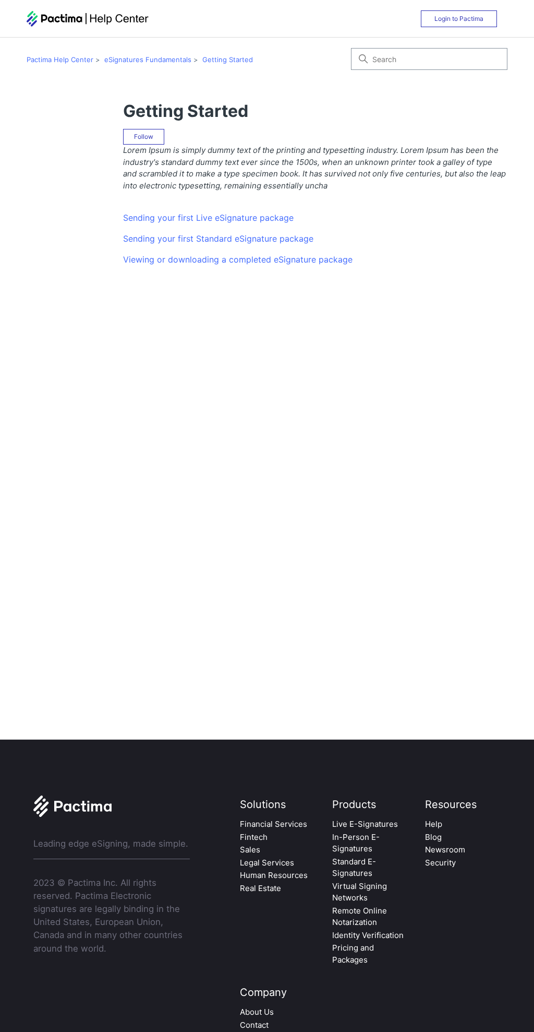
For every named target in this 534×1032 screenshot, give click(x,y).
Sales (250, 850)
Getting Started (227, 59)
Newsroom (445, 850)
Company (263, 992)
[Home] (88, 19)
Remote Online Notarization (359, 917)
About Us (257, 1012)
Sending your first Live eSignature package (208, 217)
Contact (254, 1025)
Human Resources (274, 875)
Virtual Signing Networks (359, 892)
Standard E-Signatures (354, 868)
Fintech (254, 837)
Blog (433, 837)
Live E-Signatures (365, 824)
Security (440, 863)
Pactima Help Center (60, 59)
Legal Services (267, 863)
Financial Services (273, 824)
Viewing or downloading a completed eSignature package (238, 259)
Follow (143, 136)
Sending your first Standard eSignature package (218, 238)
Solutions (263, 804)
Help (433, 824)
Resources (451, 804)
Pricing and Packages (353, 954)
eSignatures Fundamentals (147, 59)
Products (354, 804)
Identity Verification (368, 935)
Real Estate (260, 888)
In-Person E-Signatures (356, 843)
